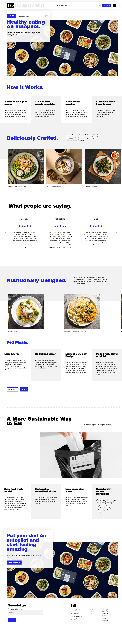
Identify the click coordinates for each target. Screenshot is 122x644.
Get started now (14, 562)
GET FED (11, 16)
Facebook (91, 609)
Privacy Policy (105, 620)
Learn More (12, 389)
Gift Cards (105, 613)
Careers (104, 618)
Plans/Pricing (62, 5)
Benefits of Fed (106, 615)
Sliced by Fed (105, 609)
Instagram (91, 611)
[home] (25, 5)
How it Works (105, 611)
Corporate (104, 617)
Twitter (90, 613)
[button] (115, 5)
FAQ (103, 622)
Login (99, 5)
